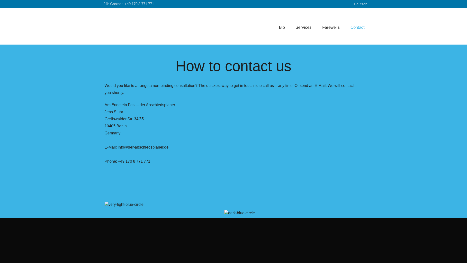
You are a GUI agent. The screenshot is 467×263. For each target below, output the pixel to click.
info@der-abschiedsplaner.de (143, 147)
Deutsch (360, 4)
